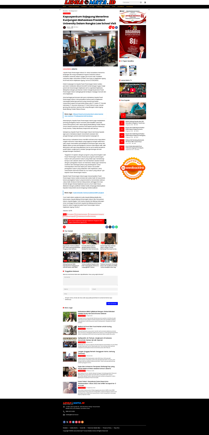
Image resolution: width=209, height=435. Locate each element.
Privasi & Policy (107, 428)
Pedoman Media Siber (94, 428)
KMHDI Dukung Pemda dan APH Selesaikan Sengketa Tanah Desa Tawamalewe (135, 122)
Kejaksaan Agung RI (70, 216)
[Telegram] (113, 227)
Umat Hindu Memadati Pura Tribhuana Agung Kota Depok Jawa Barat (134, 147)
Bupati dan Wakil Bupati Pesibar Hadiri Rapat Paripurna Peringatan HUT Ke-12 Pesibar (135, 134)
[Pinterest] (70, 422)
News (65, 242)
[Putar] (121, 96)
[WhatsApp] (116, 227)
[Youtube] (79, 422)
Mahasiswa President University (87, 216)
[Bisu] (141, 96)
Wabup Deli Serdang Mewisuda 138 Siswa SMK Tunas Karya (134, 140)
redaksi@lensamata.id (72, 414)
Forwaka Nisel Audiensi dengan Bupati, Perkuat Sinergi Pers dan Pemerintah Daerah (90, 247)
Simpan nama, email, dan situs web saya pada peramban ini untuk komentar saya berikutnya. (88, 298)
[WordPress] (73, 422)
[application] (132, 90)
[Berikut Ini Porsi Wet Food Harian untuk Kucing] (70, 330)
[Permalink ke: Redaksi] (65, 27)
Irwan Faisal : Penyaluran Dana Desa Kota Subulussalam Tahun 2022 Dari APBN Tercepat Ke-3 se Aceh (97, 383)
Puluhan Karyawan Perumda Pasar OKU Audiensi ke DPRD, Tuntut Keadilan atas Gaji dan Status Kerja (108, 265)
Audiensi (71, 214)
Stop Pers (116, 428)
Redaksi (68, 27)
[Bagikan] (116, 27)
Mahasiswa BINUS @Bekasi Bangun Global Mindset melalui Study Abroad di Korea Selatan (96, 312)
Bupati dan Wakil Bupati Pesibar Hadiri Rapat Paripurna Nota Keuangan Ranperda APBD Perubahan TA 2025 (134, 128)
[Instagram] (76, 422)
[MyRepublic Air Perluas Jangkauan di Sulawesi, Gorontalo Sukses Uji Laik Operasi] (70, 342)
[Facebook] (106, 227)
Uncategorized (66, 13)
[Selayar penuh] (144, 96)
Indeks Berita (74, 428)
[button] (140, 2)
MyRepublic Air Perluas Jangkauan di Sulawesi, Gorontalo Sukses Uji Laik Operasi (95, 339)
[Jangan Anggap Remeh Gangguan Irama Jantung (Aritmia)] (70, 357)
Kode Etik (82, 428)
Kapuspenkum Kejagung (97, 214)
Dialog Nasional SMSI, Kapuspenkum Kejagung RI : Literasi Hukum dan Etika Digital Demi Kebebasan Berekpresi (71, 265)
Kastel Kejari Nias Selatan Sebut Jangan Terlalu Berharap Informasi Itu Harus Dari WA (109, 247)
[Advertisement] (54, 32)
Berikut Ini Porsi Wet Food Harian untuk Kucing (95, 326)
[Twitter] (110, 227)
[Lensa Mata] (90, 2)
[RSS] (82, 422)
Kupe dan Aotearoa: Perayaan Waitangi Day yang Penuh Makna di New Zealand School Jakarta (96, 367)
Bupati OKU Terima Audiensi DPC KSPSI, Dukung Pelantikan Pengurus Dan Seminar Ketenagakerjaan (71, 247)
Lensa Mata (67, 69)
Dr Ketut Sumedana (82, 214)
